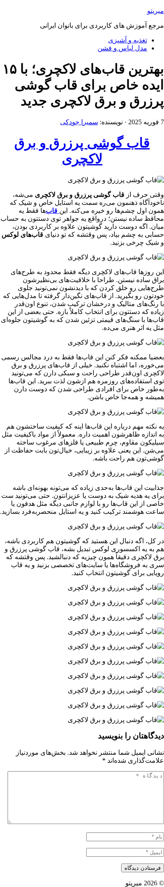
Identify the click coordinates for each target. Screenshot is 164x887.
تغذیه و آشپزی (127, 40)
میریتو (155, 10)
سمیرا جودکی (79, 122)
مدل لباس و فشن (122, 48)
